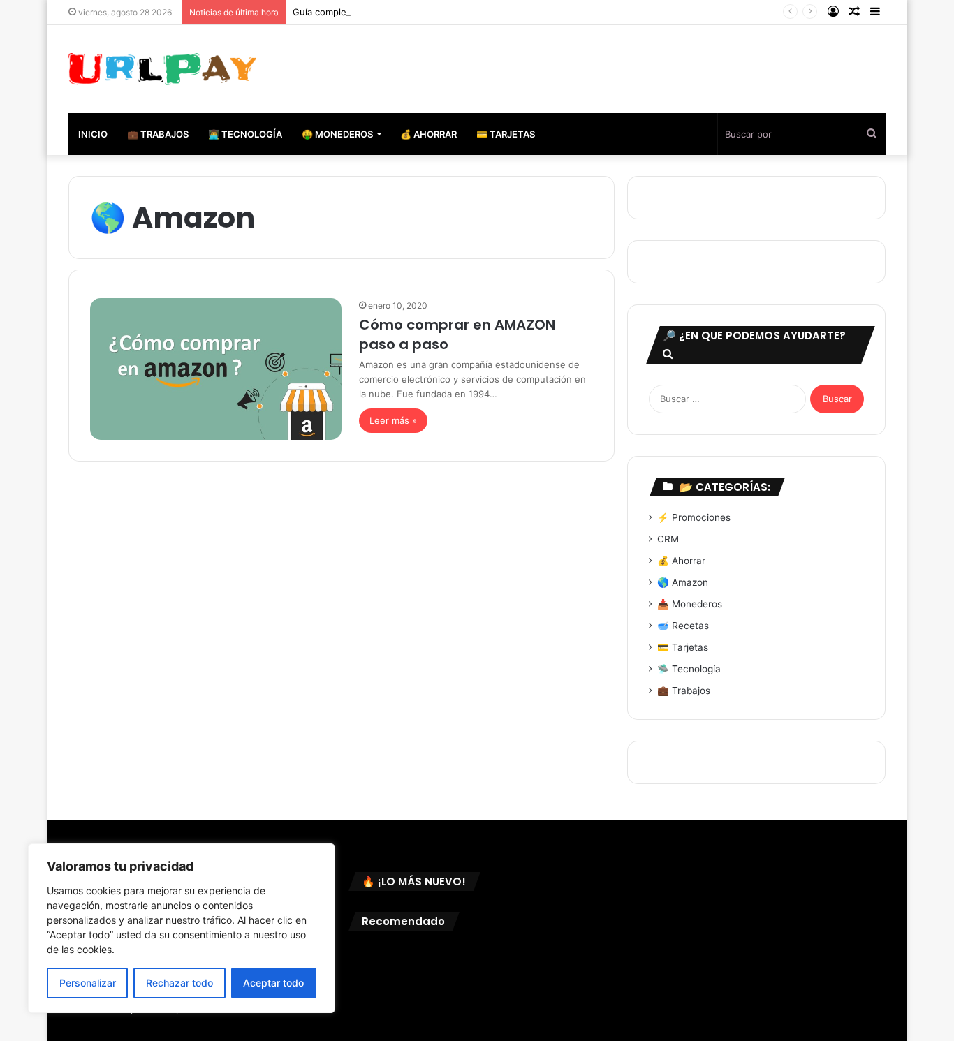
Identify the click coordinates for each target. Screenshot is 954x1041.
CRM (668, 539)
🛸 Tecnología (689, 668)
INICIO (93, 134)
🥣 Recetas (683, 625)
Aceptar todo (273, 983)
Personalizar (87, 983)
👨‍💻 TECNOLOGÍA (245, 134)
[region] (181, 928)
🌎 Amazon (682, 582)
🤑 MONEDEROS (337, 134)
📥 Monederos (689, 604)
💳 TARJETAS (505, 134)
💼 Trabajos (683, 690)
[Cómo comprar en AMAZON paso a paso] (216, 369)
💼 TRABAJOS (158, 134)
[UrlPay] (162, 69)
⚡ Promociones (694, 517)
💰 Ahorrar (681, 560)
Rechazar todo (179, 983)
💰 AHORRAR (428, 134)
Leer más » (393, 420)
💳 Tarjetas (682, 647)
